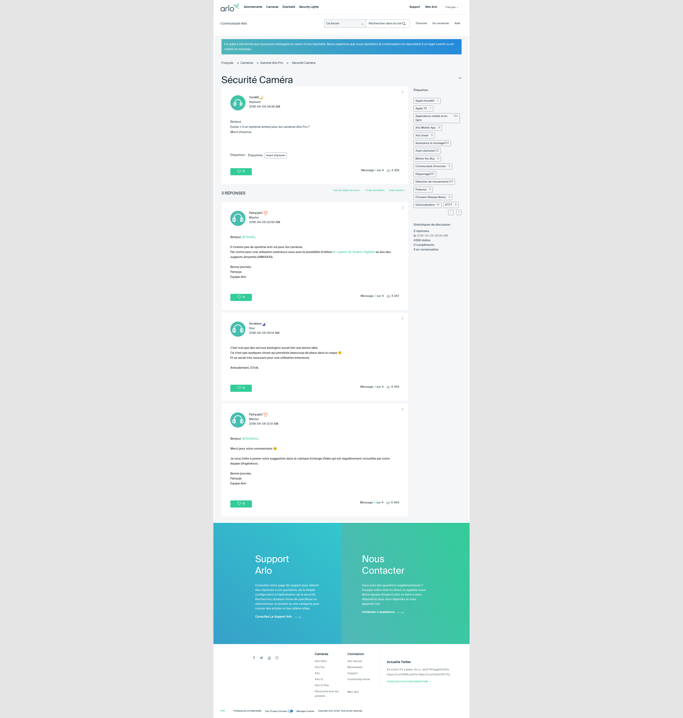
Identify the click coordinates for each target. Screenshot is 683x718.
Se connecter (440, 23)
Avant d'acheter (275, 155)
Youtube (269, 658)
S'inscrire (421, 23)
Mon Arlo (431, 7)
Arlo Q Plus (322, 685)
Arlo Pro (320, 667)
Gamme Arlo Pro (271, 63)
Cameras (272, 7)
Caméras (246, 63)
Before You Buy (425, 158)
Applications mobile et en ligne (431, 118)
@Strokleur (250, 438)
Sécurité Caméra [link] (304, 63)
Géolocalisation (425, 205)
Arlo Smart (421, 135)
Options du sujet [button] (460, 78)
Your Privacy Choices (276, 711)
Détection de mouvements (432, 181)
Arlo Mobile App (425, 127)
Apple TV (421, 108)
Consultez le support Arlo (273, 616)
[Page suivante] (459, 212)
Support (414, 7)
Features (420, 189)
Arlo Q (319, 679)
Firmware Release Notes (430, 197)
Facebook (254, 658)
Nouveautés (355, 667)
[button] (403, 92)
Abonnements (253, 7)
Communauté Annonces (430, 166)
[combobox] (388, 24)
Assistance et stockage (429, 143)
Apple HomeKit (424, 101)
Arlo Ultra (320, 661)
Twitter (261, 658)
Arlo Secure (355, 661)
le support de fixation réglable (354, 252)
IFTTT (448, 205)
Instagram (277, 658)
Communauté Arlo (234, 23)
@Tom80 (248, 237)
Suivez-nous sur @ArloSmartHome (407, 682)
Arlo (317, 673)
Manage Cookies (305, 711)
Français (227, 63)
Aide (457, 23)
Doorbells (288, 7)
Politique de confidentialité (247, 711)
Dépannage (422, 174)
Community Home (359, 679)
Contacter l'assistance (378, 612)
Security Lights (309, 7)
